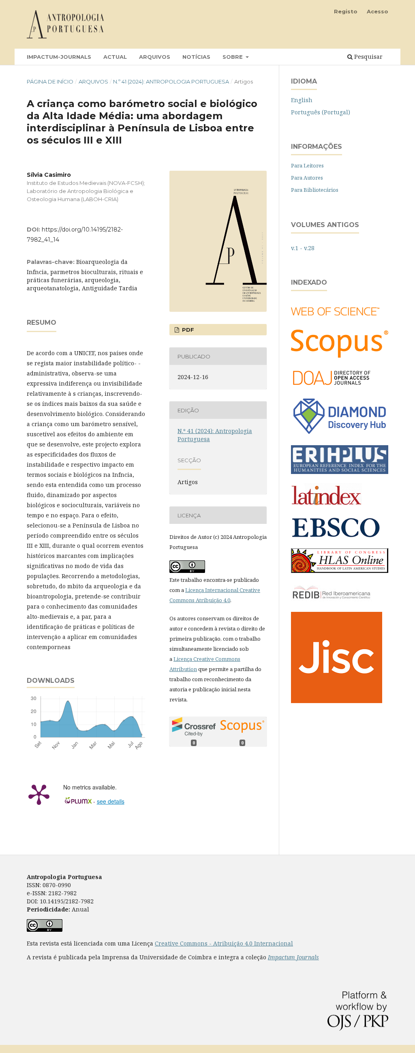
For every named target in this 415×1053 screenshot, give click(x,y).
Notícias (196, 57)
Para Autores (307, 177)
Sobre (233, 57)
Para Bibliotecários (314, 189)
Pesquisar (368, 56)
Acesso (377, 11)
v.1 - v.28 (302, 248)
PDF (187, 329)
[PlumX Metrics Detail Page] (39, 794)
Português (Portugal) (320, 112)
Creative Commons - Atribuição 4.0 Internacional (224, 943)
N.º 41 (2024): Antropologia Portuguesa (171, 81)
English (301, 100)
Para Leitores (307, 165)
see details (110, 801)
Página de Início (50, 81)
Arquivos (154, 57)
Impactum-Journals (59, 57)
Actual (115, 57)
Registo (345, 11)
